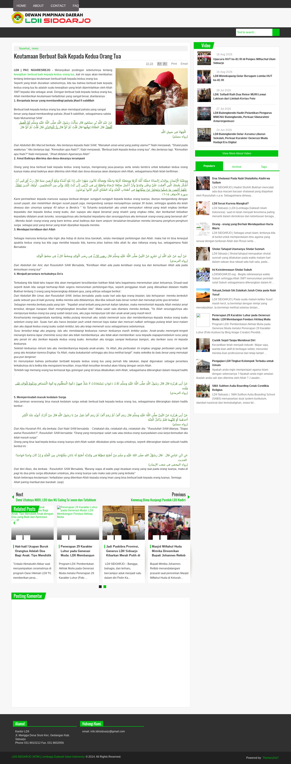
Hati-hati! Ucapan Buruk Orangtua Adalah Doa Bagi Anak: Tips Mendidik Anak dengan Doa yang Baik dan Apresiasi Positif (33, 555)
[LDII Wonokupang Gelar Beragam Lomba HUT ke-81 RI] (204, 77)
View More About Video (236, 153)
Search (276, 32)
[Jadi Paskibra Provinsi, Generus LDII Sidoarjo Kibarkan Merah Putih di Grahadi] (124, 523)
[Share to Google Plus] (48, 526)
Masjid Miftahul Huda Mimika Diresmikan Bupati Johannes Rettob (169, 551)
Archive (236, 166)
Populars (209, 166)
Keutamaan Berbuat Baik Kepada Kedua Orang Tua (67, 56)
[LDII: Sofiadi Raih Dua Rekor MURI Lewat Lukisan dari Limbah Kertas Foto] (204, 95)
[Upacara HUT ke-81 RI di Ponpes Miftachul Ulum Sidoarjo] (204, 58)
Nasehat (24, 48)
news (35, 48)
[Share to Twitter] (42, 526)
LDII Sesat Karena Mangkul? (230, 203)
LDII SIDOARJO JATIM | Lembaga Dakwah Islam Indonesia (48, 756)
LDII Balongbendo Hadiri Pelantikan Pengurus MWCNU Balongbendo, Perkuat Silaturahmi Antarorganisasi (242, 117)
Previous (14, 522)
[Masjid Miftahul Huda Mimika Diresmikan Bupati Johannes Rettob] (169, 523)
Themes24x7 (271, 757)
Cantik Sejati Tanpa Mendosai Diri (233, 340)
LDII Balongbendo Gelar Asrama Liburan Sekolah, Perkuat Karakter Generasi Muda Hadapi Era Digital (240, 138)
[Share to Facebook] (36, 526)
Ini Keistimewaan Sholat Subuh (232, 269)
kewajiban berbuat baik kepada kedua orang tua (44, 74)
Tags (264, 166)
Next (187, 522)
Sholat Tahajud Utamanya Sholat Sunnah (238, 249)
